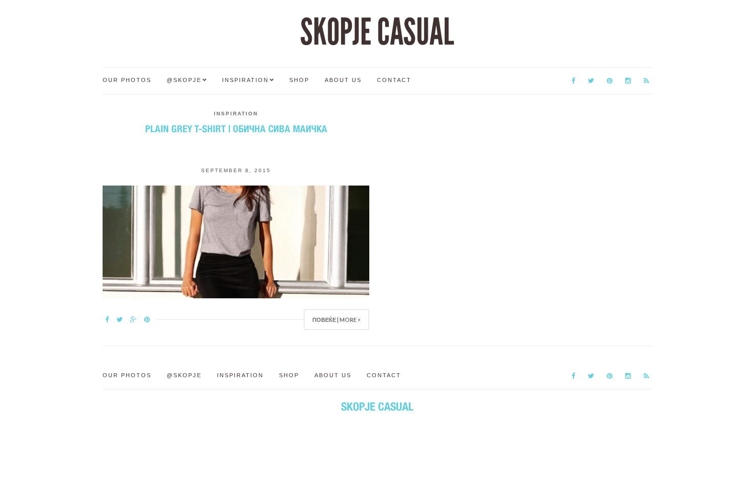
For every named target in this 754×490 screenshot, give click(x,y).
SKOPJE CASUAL (377, 32)
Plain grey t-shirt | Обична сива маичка (236, 128)
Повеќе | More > (336, 319)
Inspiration (245, 80)
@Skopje (184, 80)
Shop (299, 80)
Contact (394, 80)
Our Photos (127, 80)
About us (343, 80)
